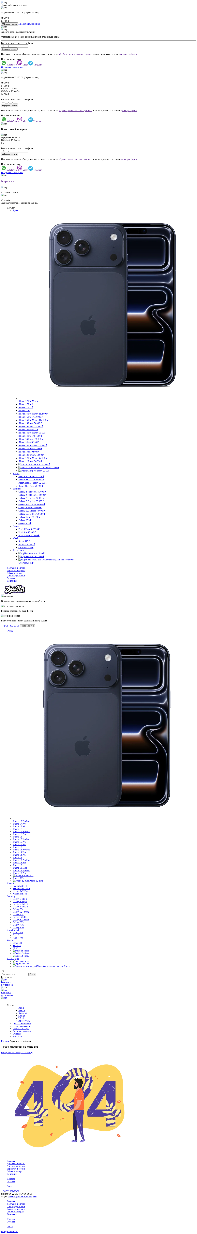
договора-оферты (128, 54)
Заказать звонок (9, 49)
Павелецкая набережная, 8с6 (22, 1196)
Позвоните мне (27, 626)
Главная (11, 1161)
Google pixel (13, 930)
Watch (15, 538)
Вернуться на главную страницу (17, 1052)
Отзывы (11, 578)
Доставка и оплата (16, 568)
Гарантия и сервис (16, 570)
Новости (11, 1179)
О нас (10, 1186)
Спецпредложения (16, 575)
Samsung (17, 488)
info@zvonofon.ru (9, 1231)
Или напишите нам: (11, 59)
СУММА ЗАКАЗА (10, 91)
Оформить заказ (9, 24)
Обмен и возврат (15, 573)
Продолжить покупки (29, 24)
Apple (15, 210)
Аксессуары (19, 550)
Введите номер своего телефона (17, 43)
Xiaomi (16, 473)
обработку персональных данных (75, 54)
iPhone (10, 631)
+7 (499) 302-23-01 (10, 625)
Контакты (12, 581)
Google (16, 526)
